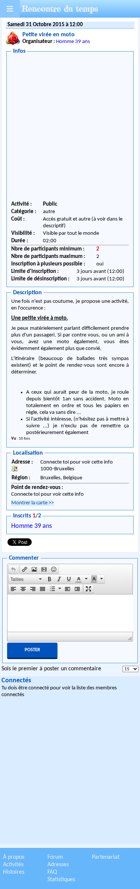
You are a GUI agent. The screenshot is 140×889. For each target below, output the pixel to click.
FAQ (52, 872)
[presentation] (13, 569)
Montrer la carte (32, 503)
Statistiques (61, 880)
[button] (13, 569)
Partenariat (105, 857)
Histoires (13, 872)
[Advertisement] (70, 129)
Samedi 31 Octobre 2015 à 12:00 (45, 25)
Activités (13, 865)
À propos (13, 857)
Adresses (58, 865)
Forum (55, 857)
